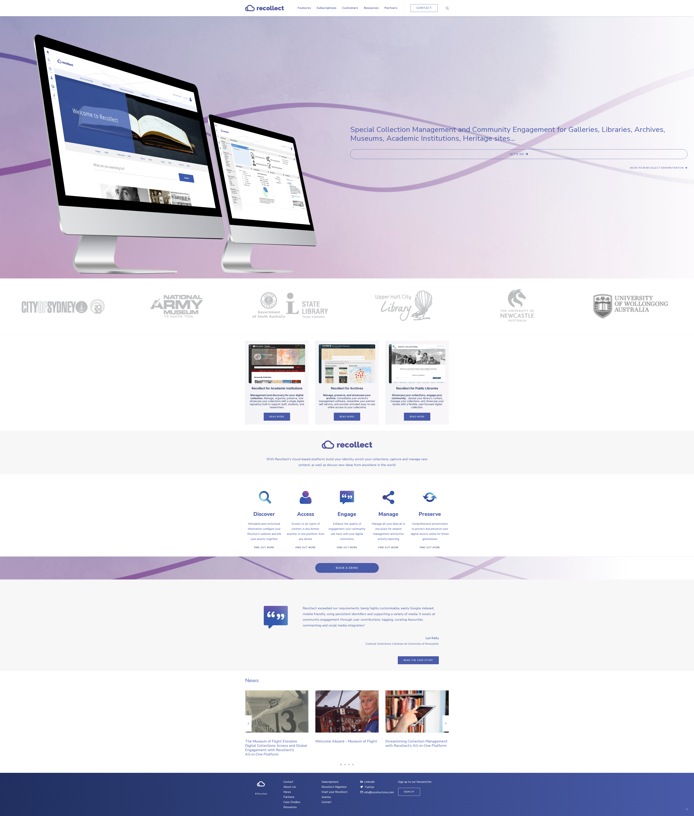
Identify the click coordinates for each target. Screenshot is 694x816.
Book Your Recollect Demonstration (657, 167)
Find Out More (264, 547)
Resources (371, 8)
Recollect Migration (334, 787)
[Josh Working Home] (261, 784)
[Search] (447, 8)
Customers (350, 8)
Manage (388, 514)
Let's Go (517, 154)
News (287, 792)
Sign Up (409, 791)
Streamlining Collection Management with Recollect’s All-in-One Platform (346, 743)
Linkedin (369, 782)
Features (304, 8)
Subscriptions (327, 8)
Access (305, 514)
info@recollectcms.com (379, 792)
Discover (264, 514)
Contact (288, 782)
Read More (276, 416)
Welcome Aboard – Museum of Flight (276, 741)
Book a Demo (347, 568)
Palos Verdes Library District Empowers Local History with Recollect (409, 745)
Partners (391, 8)
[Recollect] (264, 8)
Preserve (430, 514)
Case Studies (291, 802)
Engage (347, 514)
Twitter (369, 787)
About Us (289, 787)
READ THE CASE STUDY (418, 660)
